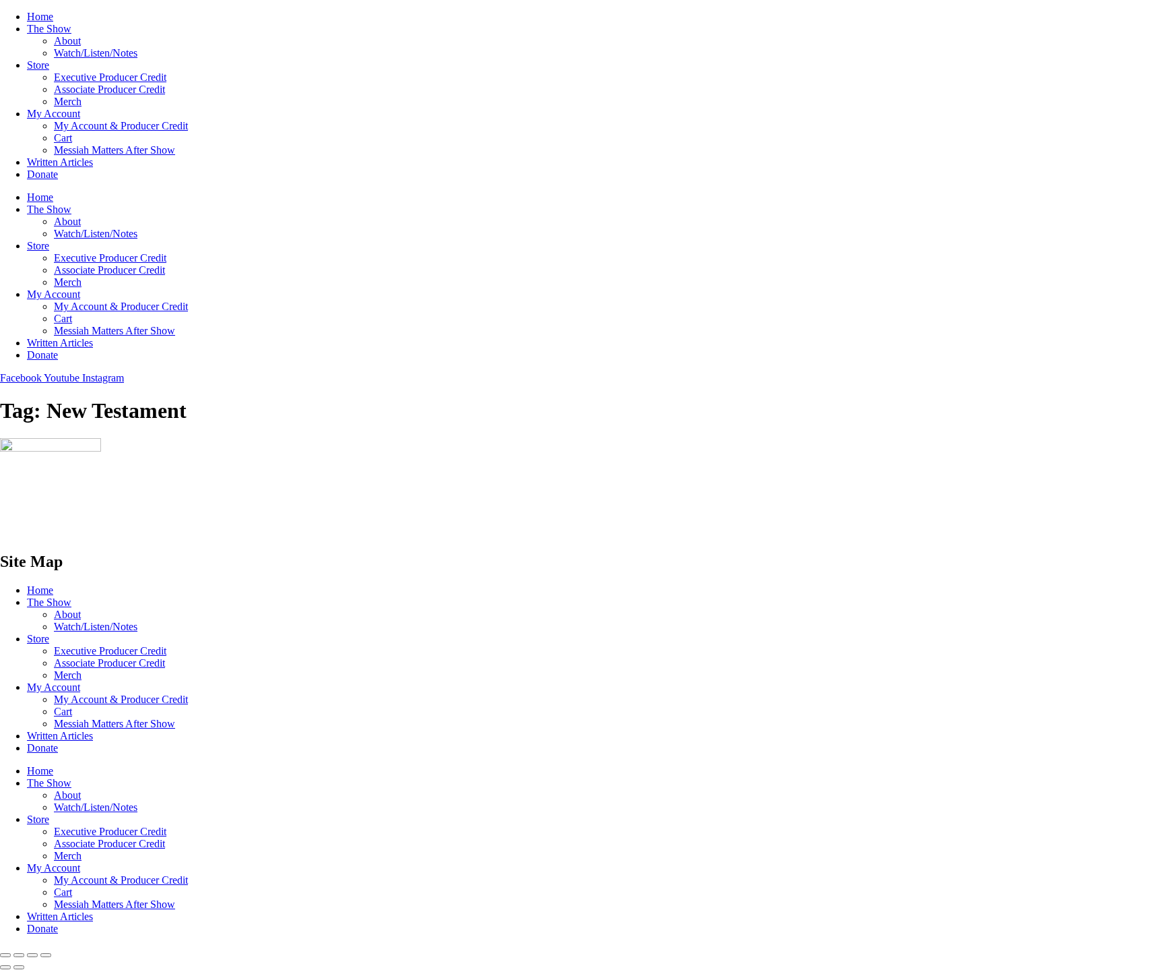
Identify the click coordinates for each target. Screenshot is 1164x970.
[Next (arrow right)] (18, 967)
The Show (49, 28)
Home (40, 16)
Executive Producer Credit (110, 77)
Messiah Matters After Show (114, 150)
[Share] (32, 955)
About (67, 41)
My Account (53, 113)
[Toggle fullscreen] (18, 955)
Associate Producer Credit (109, 89)
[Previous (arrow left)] (5, 967)
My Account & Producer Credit (121, 125)
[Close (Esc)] (45, 955)
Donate (42, 174)
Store (38, 65)
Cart (63, 138)
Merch (68, 101)
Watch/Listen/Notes (95, 53)
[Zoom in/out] (5, 955)
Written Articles (60, 162)
